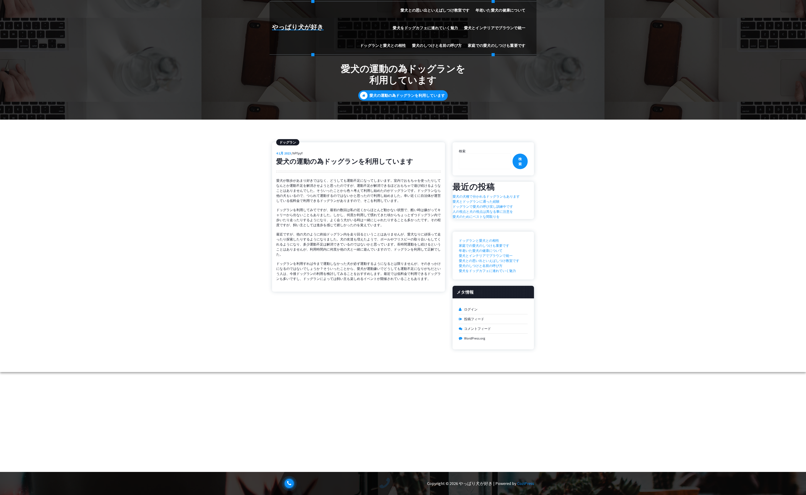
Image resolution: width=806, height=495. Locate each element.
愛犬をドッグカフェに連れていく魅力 (425, 27)
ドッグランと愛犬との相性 (383, 45)
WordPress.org (474, 338)
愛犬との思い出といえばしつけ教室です (435, 10)
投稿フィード (474, 319)
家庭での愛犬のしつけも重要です (497, 45)
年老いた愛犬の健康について (501, 10)
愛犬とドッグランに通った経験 (476, 201)
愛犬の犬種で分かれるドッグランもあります (486, 196)
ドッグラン (287, 142)
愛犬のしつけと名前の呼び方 (437, 45)
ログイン (471, 309)
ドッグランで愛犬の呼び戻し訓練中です (483, 206)
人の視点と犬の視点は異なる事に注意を (483, 211)
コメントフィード (477, 329)
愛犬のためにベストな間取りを (476, 216)
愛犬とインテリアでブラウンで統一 (495, 27)
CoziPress (525, 483)
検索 (462, 151)
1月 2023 (283, 153)
